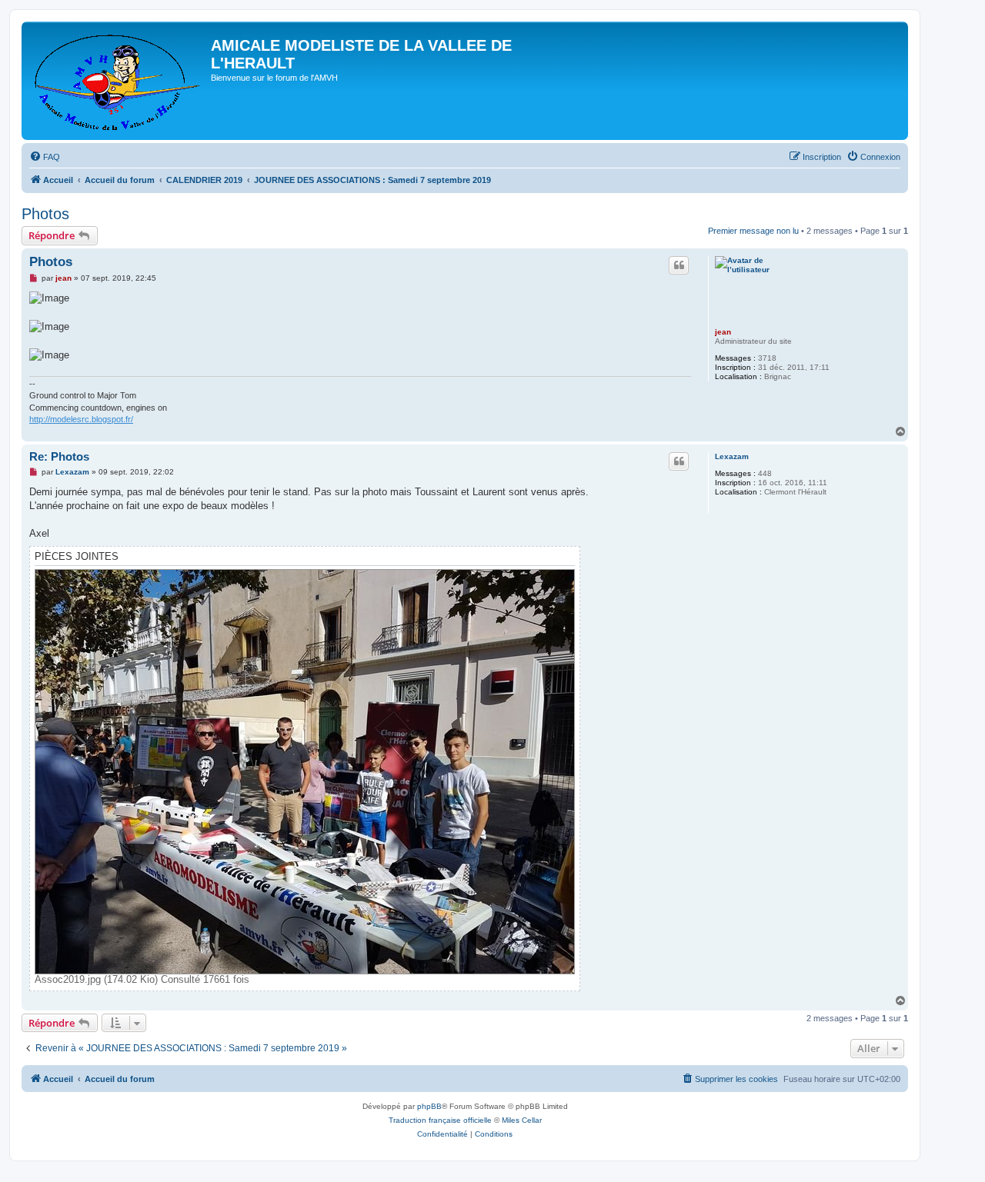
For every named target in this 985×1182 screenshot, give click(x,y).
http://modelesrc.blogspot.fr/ (81, 419)
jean (723, 332)
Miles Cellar (522, 1120)
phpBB (429, 1106)
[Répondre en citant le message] (679, 265)
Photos (45, 213)
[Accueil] (118, 80)
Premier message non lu (753, 230)
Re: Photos (59, 456)
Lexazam (732, 456)
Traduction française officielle (440, 1120)
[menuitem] (44, 157)
